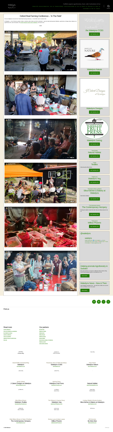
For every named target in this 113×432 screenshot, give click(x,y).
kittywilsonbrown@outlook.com (21, 403)
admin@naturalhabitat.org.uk (92, 385)
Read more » (85, 275)
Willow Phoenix (94, 223)
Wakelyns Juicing (94, 140)
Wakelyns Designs (94, 108)
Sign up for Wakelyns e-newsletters (10, 331)
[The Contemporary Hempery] (94, 205)
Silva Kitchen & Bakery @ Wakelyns (46, 340)
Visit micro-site (94, 34)
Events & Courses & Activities (69, 6)
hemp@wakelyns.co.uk (20, 422)
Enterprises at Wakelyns (59, 6)
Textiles (94, 164)
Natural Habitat (94, 152)
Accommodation (86, 8)
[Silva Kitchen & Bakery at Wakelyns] (94, 188)
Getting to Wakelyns (7, 334)
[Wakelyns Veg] (94, 176)
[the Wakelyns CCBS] (94, 28)
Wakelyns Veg (94, 178)
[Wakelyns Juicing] (94, 138)
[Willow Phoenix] (94, 220)
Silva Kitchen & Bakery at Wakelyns (94, 191)
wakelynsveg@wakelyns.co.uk (56, 403)
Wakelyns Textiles (42, 331)
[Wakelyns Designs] (94, 106)
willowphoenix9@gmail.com (56, 422)
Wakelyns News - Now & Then (93, 283)
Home (51, 6)
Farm (78, 6)
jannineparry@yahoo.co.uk (56, 385)
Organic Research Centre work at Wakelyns (28, 22)
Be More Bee (41, 329)
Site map (5, 340)
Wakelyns (9, 427)
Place (92, 8)
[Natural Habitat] (94, 150)
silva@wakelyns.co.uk (92, 403)
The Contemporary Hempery (94, 207)
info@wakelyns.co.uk (21, 366)
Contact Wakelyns (7, 329)
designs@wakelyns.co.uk (21, 385)
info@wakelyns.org (56, 366)
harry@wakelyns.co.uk (92, 366)
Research (83, 6)
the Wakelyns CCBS (94, 30)
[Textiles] (94, 162)
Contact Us (98, 8)
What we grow (90, 6)
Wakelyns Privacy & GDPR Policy (10, 338)
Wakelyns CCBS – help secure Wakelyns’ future (40, 6)
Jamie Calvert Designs (43, 343)
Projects (96, 6)
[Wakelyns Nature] (94, 67)
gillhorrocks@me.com (92, 422)
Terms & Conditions (7, 336)
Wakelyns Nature (94, 69)
